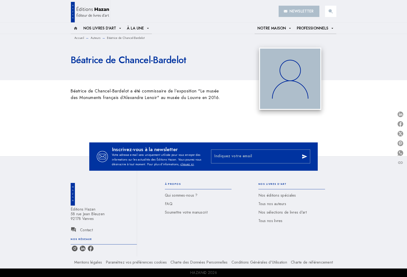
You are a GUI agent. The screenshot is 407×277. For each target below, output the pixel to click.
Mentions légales (88, 262)
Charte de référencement (312, 262)
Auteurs (96, 38)
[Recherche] (330, 11)
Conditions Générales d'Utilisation (259, 262)
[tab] (76, 28)
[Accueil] (90, 11)
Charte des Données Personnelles (199, 262)
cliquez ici (187, 164)
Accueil (79, 38)
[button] (299, 11)
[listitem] (75, 248)
